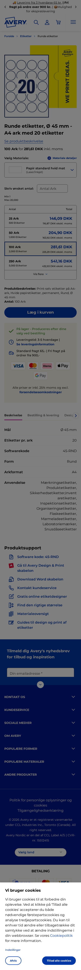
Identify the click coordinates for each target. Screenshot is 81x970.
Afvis (13, 960)
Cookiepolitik (61, 936)
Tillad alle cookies (59, 960)
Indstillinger (13, 949)
